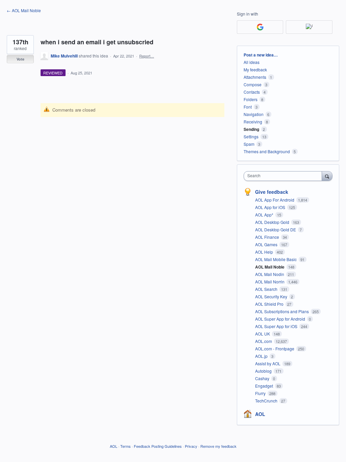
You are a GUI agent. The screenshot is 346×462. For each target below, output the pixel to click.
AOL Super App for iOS (276, 326)
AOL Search (266, 289)
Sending (251, 129)
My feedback (255, 69)
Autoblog (264, 371)
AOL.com (264, 341)
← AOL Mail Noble (24, 10)
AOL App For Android (275, 200)
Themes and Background (267, 151)
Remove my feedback (218, 446)
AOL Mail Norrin (270, 281)
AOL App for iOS (270, 207)
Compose (253, 84)
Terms (125, 446)
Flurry (261, 393)
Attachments (255, 77)
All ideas (252, 62)
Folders (250, 99)
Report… (146, 56)
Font (248, 107)
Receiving (253, 121)
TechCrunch (266, 400)
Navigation (254, 114)
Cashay (262, 378)
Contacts (252, 92)
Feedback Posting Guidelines (158, 446)
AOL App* (264, 214)
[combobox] (284, 176)
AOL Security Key (271, 296)
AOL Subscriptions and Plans (282, 311)
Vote (20, 59)
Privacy (191, 446)
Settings (251, 136)
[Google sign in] (260, 27)
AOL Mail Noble (270, 267)
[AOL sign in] (309, 27)
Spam (249, 144)
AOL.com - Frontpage (275, 348)
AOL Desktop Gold (272, 222)
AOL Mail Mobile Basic (276, 259)
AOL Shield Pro (270, 304)
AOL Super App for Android (280, 319)
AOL (260, 414)
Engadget (264, 386)
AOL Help (264, 252)
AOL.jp (262, 356)
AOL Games (266, 244)
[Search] (327, 176)
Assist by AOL (268, 363)
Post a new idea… (261, 55)
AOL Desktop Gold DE (276, 229)
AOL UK (263, 334)
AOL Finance (267, 237)
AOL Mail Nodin (270, 274)
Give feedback (271, 191)
